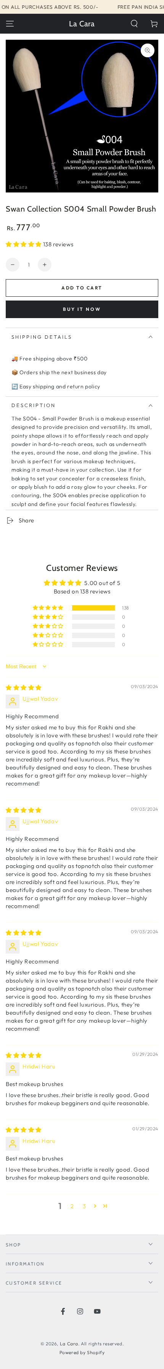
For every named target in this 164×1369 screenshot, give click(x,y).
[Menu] (10, 23)
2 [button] (72, 1206)
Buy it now (82, 309)
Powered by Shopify (82, 1352)
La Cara (69, 1343)
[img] (24, 687)
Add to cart (81, 288)
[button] (134, 23)
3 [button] (84, 1206)
